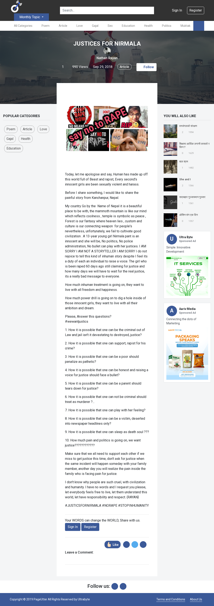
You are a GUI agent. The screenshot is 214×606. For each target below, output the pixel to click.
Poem (46, 25)
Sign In (177, 10)
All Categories (23, 25)
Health (148, 25)
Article (63, 25)
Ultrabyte (84, 599)
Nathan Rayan (107, 58)
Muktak (185, 25)
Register (195, 10)
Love (79, 25)
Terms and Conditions (170, 599)
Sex (110, 25)
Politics (166, 25)
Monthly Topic (30, 17)
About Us (196, 599)
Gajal (95, 25)
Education (128, 25)
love (43, 129)
